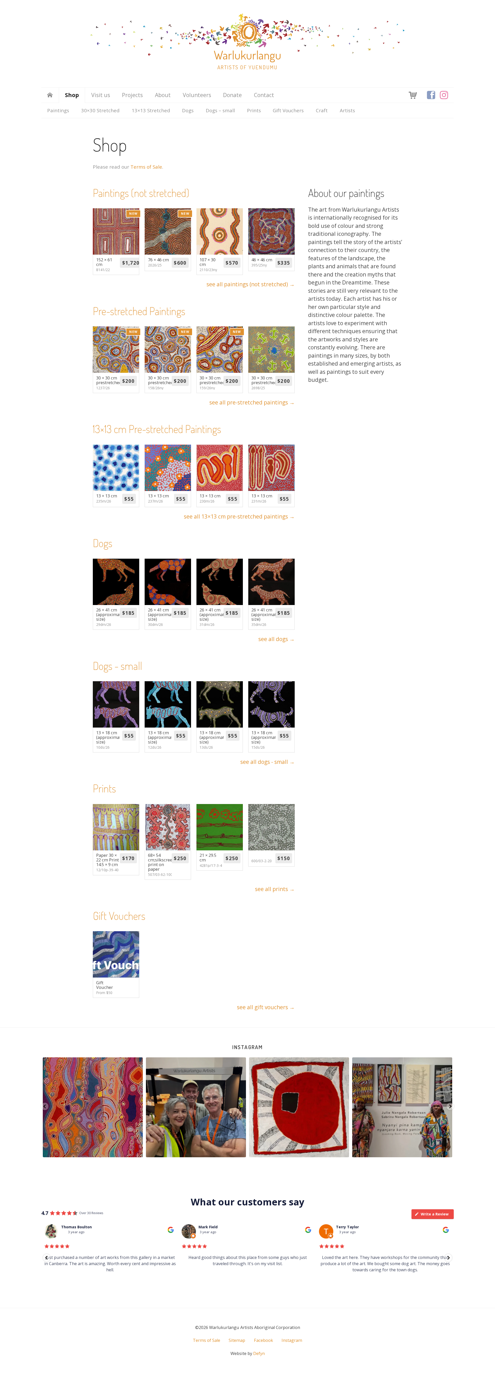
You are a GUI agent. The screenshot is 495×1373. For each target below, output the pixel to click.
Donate (232, 95)
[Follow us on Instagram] (444, 95)
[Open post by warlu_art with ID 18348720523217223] (213, 1107)
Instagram (247, 1046)
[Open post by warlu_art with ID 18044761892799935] (419, 1107)
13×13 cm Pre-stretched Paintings (157, 429)
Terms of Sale (146, 166)
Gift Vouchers (288, 110)
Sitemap (237, 1340)
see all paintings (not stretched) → (251, 284)
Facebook (263, 1340)
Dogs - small (117, 665)
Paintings (58, 110)
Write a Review (435, 1214)
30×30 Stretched (100, 110)
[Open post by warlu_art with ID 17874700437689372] (316, 1107)
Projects (132, 95)
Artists (347, 110)
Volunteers (197, 95)
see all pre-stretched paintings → (252, 402)
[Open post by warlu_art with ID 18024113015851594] (110, 1107)
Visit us (100, 95)
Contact (264, 95)
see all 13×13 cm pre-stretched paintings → (239, 516)
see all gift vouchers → (266, 1007)
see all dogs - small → (267, 761)
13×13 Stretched (151, 110)
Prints (254, 110)
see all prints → (275, 889)
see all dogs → (276, 639)
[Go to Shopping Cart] (412, 95)
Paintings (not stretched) (141, 193)
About (163, 95)
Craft (322, 110)
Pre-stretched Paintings (139, 311)
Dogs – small (220, 110)
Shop (72, 95)
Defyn (259, 1353)
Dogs (188, 110)
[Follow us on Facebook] (431, 95)
